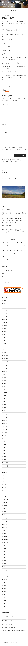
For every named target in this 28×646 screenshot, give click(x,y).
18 (14, 250)
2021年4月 (4, 487)
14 (24, 248)
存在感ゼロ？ (5, 624)
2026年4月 (4, 310)
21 (24, 250)
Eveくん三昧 (5, 282)
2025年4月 (4, 343)
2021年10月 (5, 469)
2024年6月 (4, 374)
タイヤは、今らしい (7, 270)
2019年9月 (4, 545)
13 (21, 248)
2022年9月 (4, 435)
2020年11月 (5, 502)
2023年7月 (4, 404)
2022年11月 (5, 429)
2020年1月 (4, 533)
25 (14, 253)
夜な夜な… (5, 273)
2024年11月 (5, 359)
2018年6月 (4, 591)
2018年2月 (4, 603)
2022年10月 (5, 432)
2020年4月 (4, 524)
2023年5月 (4, 411)
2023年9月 (4, 398)
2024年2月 (4, 386)
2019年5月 (4, 557)
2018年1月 (4, 606)
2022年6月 (4, 444)
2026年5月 (4, 307)
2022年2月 (4, 456)
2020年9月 (4, 508)
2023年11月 (5, 392)
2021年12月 (5, 463)
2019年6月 (4, 554)
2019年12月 (5, 536)
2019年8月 (4, 548)
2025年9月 (4, 328)
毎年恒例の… (5, 621)
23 (7, 253)
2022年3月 (4, 453)
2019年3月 (4, 563)
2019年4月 (4, 560)
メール (4, 132)
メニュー (15, 10)
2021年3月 (4, 490)
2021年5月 (4, 484)
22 (3, 253)
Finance (13, 621)
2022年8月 (4, 438)
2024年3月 (4, 383)
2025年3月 (4, 346)
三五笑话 (13, 627)
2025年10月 (5, 325)
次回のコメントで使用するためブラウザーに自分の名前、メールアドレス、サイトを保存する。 (14, 149)
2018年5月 (4, 594)
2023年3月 (4, 417)
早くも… (4, 276)
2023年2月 (4, 420)
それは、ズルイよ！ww (8, 630)
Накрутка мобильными (19, 616)
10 (10, 248)
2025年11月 (5, 322)
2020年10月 (5, 505)
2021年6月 (4, 481)
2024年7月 (4, 371)
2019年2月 (4, 567)
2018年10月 (5, 579)
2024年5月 (4, 377)
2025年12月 (5, 319)
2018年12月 (5, 573)
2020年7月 (4, 515)
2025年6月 (4, 337)
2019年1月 (4, 570)
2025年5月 (4, 340)
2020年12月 (5, 499)
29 (3, 256)
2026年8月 (4, 300)
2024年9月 (4, 365)
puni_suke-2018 (14, 15)
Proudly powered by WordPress (9, 642)
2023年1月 (4, 423)
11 (14, 248)
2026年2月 (4, 313)
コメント (5, 104)
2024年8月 (4, 368)
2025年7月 (4, 334)
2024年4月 (4, 380)
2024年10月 (5, 362)
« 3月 (7, 259)
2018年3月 (4, 600)
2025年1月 (4, 352)
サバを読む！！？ (6, 616)
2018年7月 (4, 588)
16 (7, 250)
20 (21, 250)
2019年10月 (5, 542)
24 (10, 253)
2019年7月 (4, 551)
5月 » (21, 259)
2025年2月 (4, 349)
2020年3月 (4, 527)
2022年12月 (5, 426)
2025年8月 (4, 331)
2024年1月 (4, 389)
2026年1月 (4, 316)
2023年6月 (4, 407)
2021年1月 (4, 496)
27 (21, 253)
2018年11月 (5, 576)
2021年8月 (4, 475)
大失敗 (4, 279)
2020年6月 (4, 518)
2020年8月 (4, 511)
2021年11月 (5, 466)
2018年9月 (4, 582)
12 (17, 248)
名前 (4, 124)
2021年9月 (4, 472)
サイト (4, 140)
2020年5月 (4, 521)
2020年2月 (4, 530)
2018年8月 (4, 585)
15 (3, 250)
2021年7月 (4, 478)
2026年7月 (4, 303)
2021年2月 (4, 493)
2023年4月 (4, 414)
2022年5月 (4, 447)
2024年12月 (5, 355)
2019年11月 (5, 539)
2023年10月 (5, 395)
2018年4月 (4, 597)
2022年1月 (4, 459)
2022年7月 (4, 441)
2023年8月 (4, 401)
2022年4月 (4, 450)
